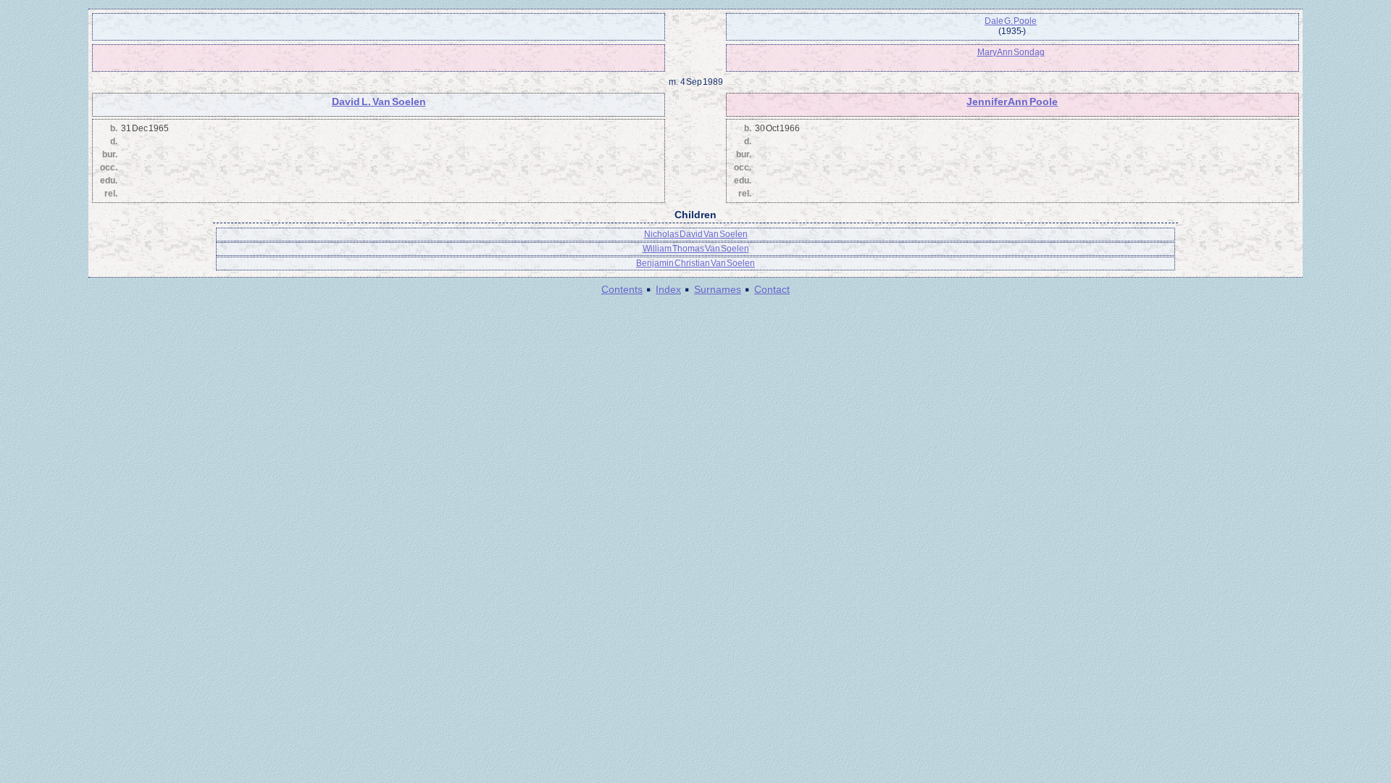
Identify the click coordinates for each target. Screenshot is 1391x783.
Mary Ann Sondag (1011, 52)
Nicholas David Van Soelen (696, 234)
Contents (622, 289)
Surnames (717, 289)
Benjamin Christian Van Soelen (695, 263)
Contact (772, 289)
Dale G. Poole (1011, 21)
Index (668, 289)
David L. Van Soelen (379, 101)
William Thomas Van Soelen (696, 249)
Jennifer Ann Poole (1012, 101)
